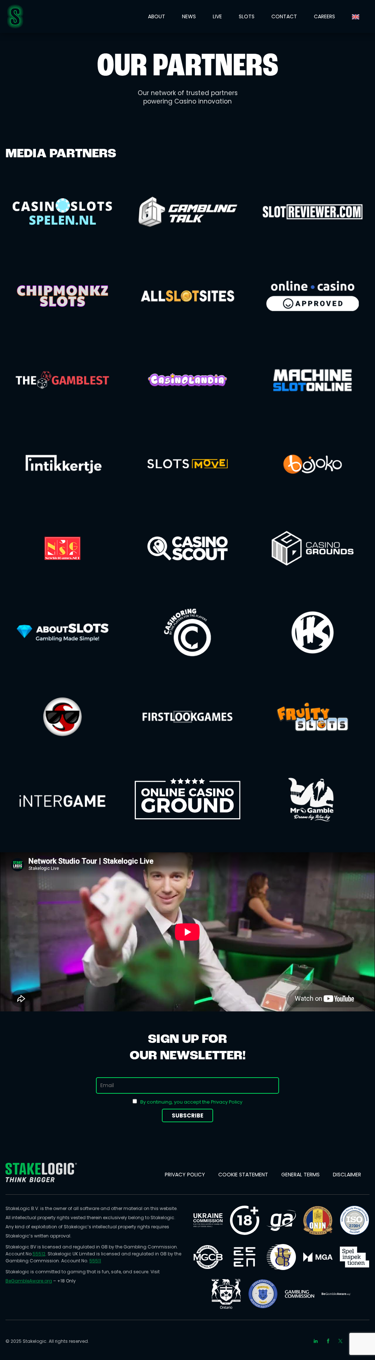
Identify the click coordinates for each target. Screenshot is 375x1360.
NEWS (189, 16)
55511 (95, 1261)
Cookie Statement (243, 1174)
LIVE (217, 16)
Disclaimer (347, 1174)
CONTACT (284, 16)
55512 (39, 1254)
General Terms (300, 1174)
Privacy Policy (185, 1174)
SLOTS (247, 16)
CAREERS (324, 16)
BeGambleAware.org (28, 1281)
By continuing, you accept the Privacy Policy (191, 1102)
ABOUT (156, 16)
